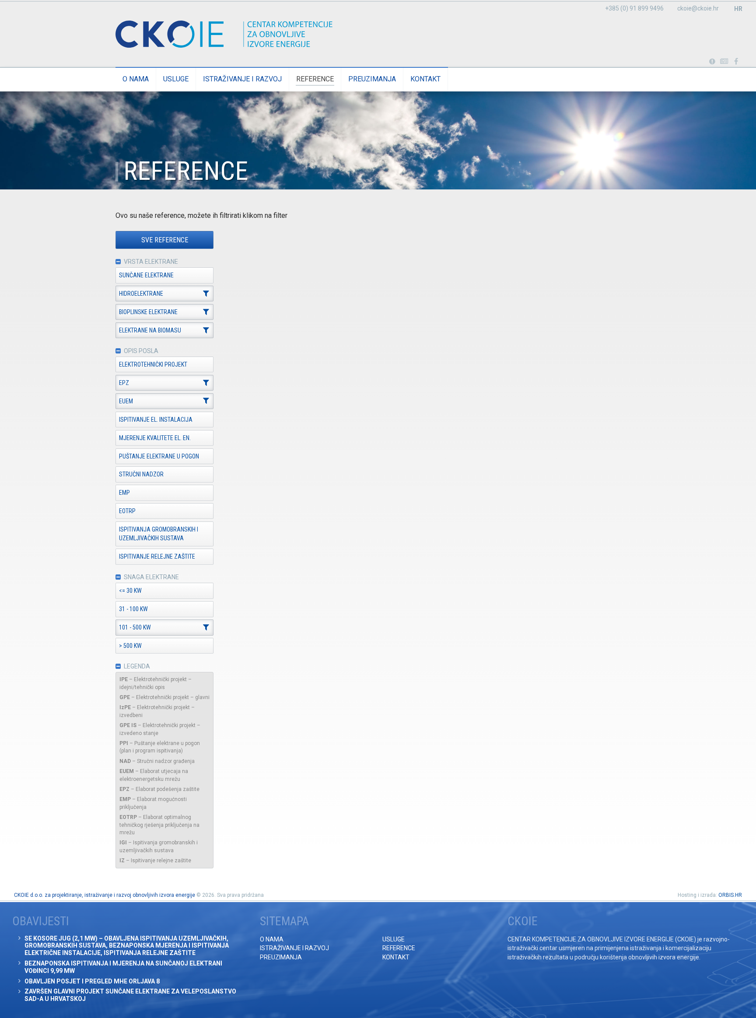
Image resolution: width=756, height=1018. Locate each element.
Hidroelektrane (141, 293)
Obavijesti (724, 62)
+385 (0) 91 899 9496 (634, 8)
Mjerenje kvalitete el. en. (155, 437)
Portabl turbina (712, 62)
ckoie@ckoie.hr (698, 8)
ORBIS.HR (730, 895)
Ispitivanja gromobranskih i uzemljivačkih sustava (158, 534)
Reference (315, 79)
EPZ (124, 382)
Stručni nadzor (141, 474)
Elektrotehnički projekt (153, 364)
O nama (135, 79)
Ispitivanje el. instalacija (155, 419)
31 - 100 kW (133, 608)
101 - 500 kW (135, 627)
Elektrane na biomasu (150, 330)
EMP (124, 492)
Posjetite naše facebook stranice (736, 62)
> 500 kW (130, 645)
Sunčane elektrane (146, 275)
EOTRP (127, 510)
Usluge (176, 79)
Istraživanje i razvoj (242, 79)
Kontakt (425, 79)
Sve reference (164, 240)
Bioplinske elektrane (148, 311)
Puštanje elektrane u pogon (159, 456)
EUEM (126, 401)
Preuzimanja (372, 79)
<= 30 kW (130, 590)
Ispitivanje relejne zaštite (157, 556)
